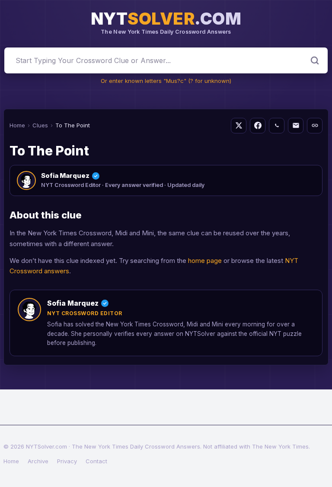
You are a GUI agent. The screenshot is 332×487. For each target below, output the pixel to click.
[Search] (314, 60)
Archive (38, 461)
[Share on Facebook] (257, 125)
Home (17, 125)
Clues (40, 125)
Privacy (67, 461)
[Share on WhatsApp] (276, 125)
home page (205, 260)
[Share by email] (295, 125)
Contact (96, 461)
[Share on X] (238, 125)
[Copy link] (314, 125)
